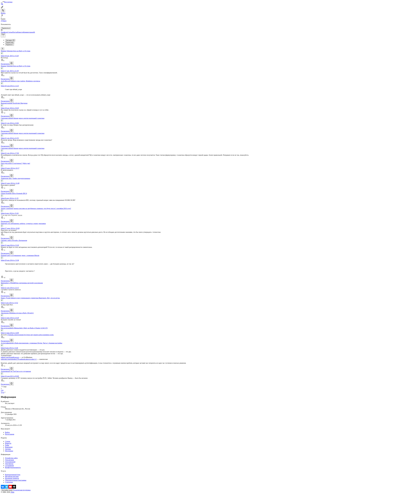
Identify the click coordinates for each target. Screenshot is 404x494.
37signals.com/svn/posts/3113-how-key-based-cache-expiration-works (30, 335)
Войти (7, 432)
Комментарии (29, 32)
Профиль (4, 32)
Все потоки (8, 2)
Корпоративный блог (12, 474)
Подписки (9, 44)
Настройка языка (7, 490)
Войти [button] (3, 13)
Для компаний (10, 462)
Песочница (9, 451)
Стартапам (9, 482)
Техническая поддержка (22, 490)
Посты (14, 32)
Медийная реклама (12, 476)
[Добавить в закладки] (11, 63)
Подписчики (9, 42)
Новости (20, 32)
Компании (9, 447)
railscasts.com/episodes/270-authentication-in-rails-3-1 (19, 359)
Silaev (3, 56)
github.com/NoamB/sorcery (10, 357)
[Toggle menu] (2, 2)
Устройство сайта (11, 458)
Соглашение (9, 465)
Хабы (7, 445)
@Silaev (4, 21)
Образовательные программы (15, 480)
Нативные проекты (12, 478)
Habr (12, 492)
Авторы (8, 449)
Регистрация (9, 434)
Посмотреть (5, 64)
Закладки (10, 40)
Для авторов (9, 460)
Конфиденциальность (13, 467)
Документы (9, 464)
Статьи (9, 32)
